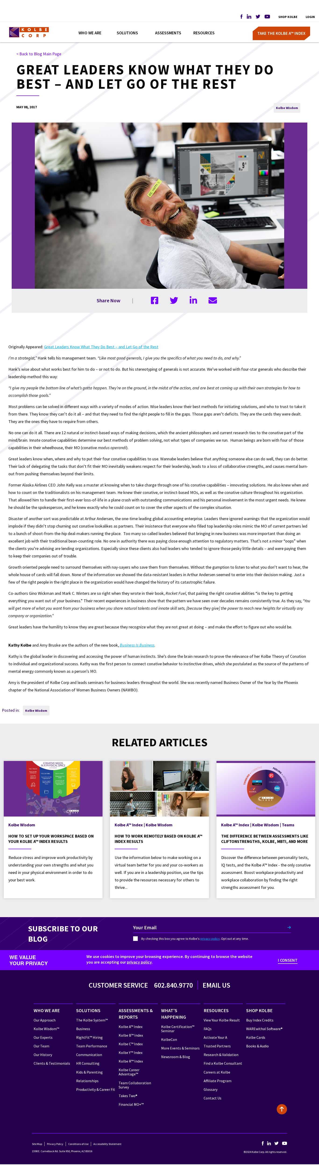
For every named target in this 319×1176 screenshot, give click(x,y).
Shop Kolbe (287, 17)
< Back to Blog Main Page (38, 53)
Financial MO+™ (131, 1104)
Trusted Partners (217, 1046)
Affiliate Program (217, 1080)
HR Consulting (87, 1063)
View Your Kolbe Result (222, 1020)
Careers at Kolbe (217, 1072)
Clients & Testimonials (52, 1063)
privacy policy (210, 939)
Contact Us (212, 1098)
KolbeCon (169, 1039)
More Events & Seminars (180, 1048)
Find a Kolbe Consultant (223, 1063)
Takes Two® (128, 1095)
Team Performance (91, 1046)
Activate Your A (215, 1037)
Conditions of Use (78, 1144)
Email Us (216, 985)
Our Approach (45, 1020)
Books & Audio (257, 1046)
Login (310, 17)
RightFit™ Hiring (89, 1037)
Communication (89, 1054)
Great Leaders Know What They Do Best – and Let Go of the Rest (101, 346)
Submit (289, 927)
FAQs (208, 1028)
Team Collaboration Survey (135, 1085)
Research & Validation (221, 1054)
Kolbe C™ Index (131, 1044)
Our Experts (43, 1037)
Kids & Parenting (89, 1072)
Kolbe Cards (255, 1037)
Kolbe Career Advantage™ (129, 1071)
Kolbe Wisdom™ (46, 1028)
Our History (43, 1054)
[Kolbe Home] (29, 32)
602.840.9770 (173, 985)
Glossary (210, 1089)
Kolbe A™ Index (130, 1026)
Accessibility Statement (107, 1144)
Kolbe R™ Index (131, 1061)
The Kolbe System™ (92, 1020)
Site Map (37, 1144)
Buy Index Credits (259, 1020)
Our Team (41, 1046)
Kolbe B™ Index (131, 1035)
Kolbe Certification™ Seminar (177, 1028)
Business (83, 1028)
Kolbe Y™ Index (130, 1052)
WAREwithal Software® (264, 1028)
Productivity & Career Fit (95, 1089)
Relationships (87, 1080)
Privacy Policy (55, 1144)
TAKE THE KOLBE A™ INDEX (281, 33)
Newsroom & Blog (175, 1056)
